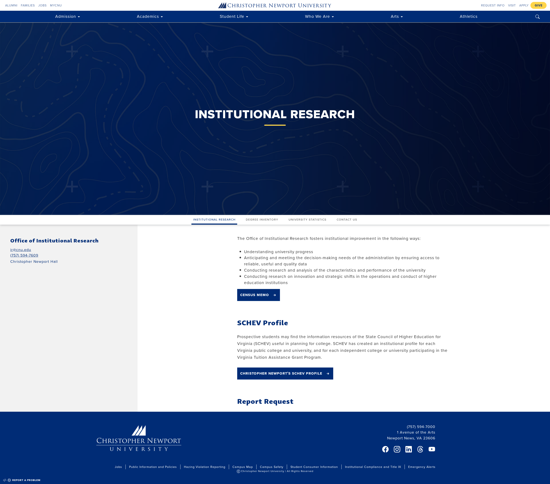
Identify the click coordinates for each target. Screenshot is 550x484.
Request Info (493, 5)
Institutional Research (214, 219)
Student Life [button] (232, 16)
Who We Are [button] (317, 16)
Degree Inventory (262, 219)
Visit (512, 5)
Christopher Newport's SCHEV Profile (281, 373)
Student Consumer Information (314, 466)
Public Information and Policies (153, 466)
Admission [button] (65, 16)
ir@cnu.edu (20, 249)
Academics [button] (148, 16)
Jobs (42, 5)
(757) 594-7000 (421, 426)
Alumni (11, 5)
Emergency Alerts (421, 466)
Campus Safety (271, 466)
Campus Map (242, 466)
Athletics (469, 16)
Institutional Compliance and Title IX (373, 466)
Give (538, 5)
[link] (385, 449)
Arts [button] (395, 16)
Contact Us (347, 219)
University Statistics (307, 219)
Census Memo (254, 295)
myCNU (56, 5)
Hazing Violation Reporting (204, 466)
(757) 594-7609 (24, 255)
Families (28, 5)
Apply (524, 5)
